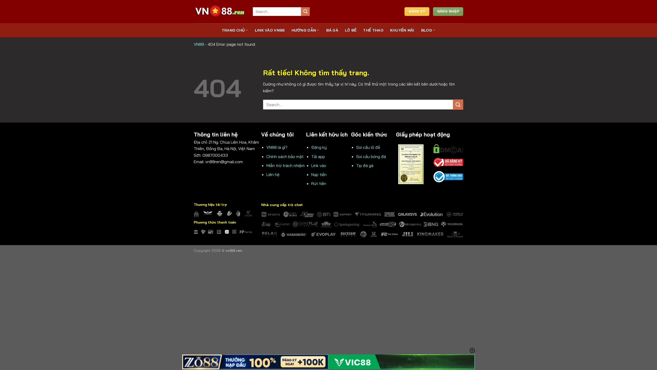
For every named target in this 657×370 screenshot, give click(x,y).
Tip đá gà (364, 165)
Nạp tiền (319, 174)
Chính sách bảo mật (285, 156)
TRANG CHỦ (233, 30)
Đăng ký (319, 147)
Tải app (318, 156)
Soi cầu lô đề (368, 147)
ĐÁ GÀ (332, 30)
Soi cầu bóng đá (371, 156)
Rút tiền (318, 183)
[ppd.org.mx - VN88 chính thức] (219, 11)
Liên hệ (272, 174)
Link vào (318, 165)
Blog (426, 30)
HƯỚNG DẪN (304, 30)
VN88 (199, 44)
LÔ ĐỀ (350, 30)
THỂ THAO (373, 30)
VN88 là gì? (276, 147)
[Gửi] (305, 11)
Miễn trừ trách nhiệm (285, 165)
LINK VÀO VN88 (270, 30)
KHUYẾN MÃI (402, 30)
